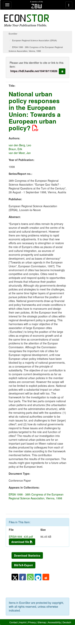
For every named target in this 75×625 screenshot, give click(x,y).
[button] (15, 577)
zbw (36, 6)
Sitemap (42, 622)
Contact (13, 622)
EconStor (13, 33)
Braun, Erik (15, 149)
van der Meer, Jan (20, 153)
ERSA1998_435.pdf (21, 536)
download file (20, 542)
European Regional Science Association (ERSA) (34, 40)
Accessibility (54, 622)
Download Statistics (27, 555)
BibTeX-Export (23, 565)
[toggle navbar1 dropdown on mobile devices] (7, 5)
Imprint (22, 622)
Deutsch (66, 622)
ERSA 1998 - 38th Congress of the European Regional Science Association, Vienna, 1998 (36, 496)
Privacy (32, 622)
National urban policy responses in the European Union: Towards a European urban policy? (35, 110)
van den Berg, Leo (20, 145)
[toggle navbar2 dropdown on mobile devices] (68, 5)
